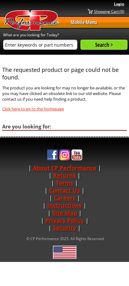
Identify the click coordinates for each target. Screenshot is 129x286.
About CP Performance (64, 168)
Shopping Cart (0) (109, 11)
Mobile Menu (84, 22)
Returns (64, 175)
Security (64, 228)
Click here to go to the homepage (33, 109)
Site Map (64, 213)
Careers (64, 198)
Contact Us (64, 190)
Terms (64, 183)
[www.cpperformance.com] (31, 20)
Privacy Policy (64, 220)
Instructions (64, 205)
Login (119, 4)
